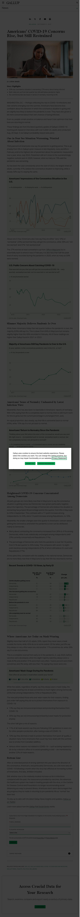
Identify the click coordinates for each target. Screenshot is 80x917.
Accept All (29, 463)
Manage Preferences (45, 463)
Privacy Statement (58, 458)
